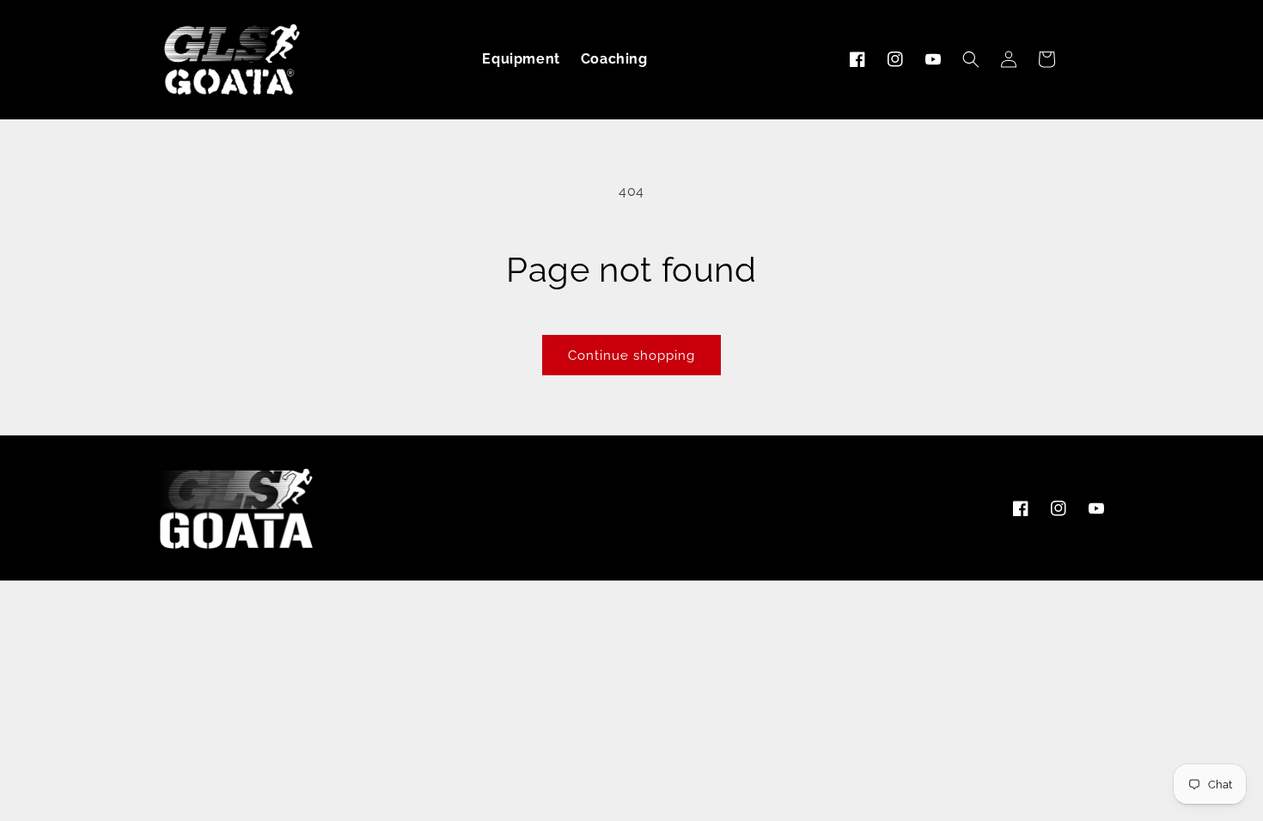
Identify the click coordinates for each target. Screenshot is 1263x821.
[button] (971, 59)
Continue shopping (631, 355)
